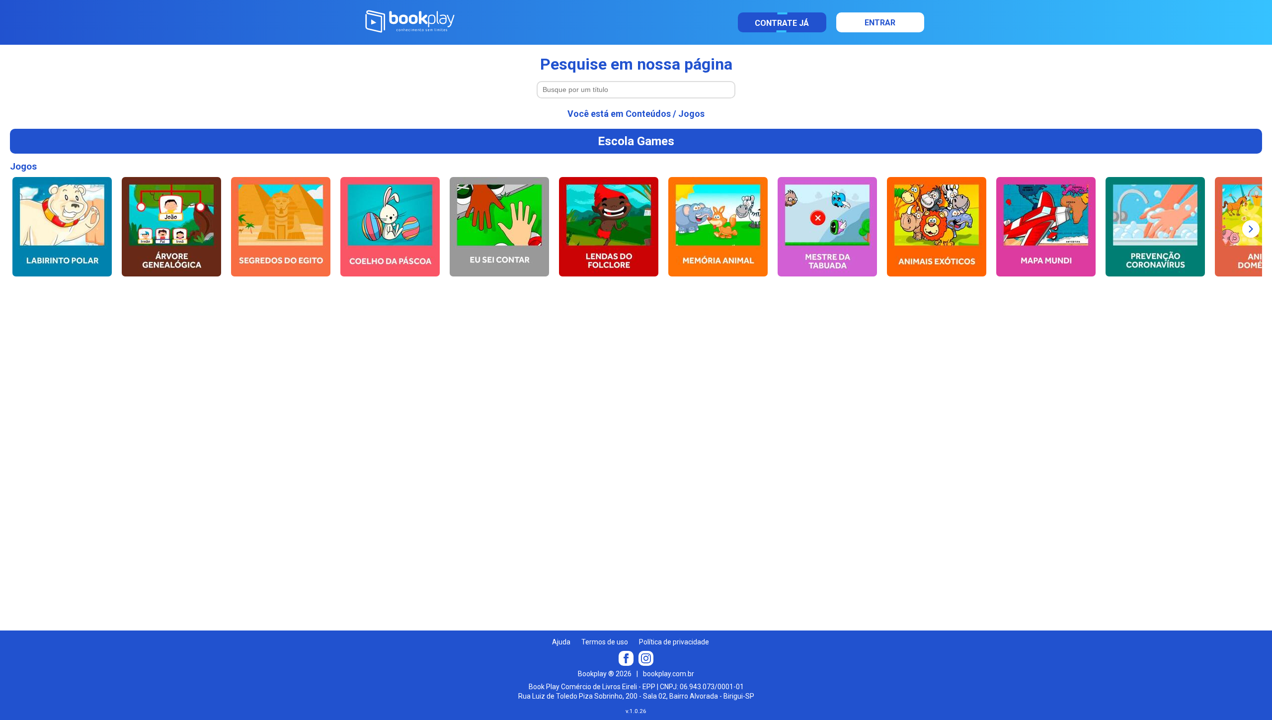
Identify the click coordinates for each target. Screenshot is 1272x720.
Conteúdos (648, 113)
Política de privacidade (674, 642)
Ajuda (561, 642)
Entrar (880, 22)
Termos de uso (604, 642)
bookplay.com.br (668, 674)
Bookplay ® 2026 (605, 674)
